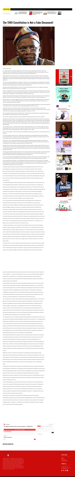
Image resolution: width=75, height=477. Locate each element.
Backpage (4, 25)
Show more (5, 435)
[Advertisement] (29, 414)
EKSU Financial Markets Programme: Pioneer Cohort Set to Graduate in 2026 (52, 12)
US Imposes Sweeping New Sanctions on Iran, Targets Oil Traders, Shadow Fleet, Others (26, 9)
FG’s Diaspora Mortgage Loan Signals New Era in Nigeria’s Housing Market (23, 12)
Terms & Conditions (64, 460)
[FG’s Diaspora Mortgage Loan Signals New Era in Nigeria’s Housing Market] (16, 13)
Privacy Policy (63, 459)
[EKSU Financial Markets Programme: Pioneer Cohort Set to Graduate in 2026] (45, 13)
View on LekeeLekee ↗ (51, 424)
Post (52, 432)
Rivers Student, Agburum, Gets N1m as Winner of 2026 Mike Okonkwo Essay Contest (37, 13)
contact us (64, 468)
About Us (62, 458)
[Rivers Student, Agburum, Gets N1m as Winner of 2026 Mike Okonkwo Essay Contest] (30, 13)
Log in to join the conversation (20, 429)
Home (62, 457)
